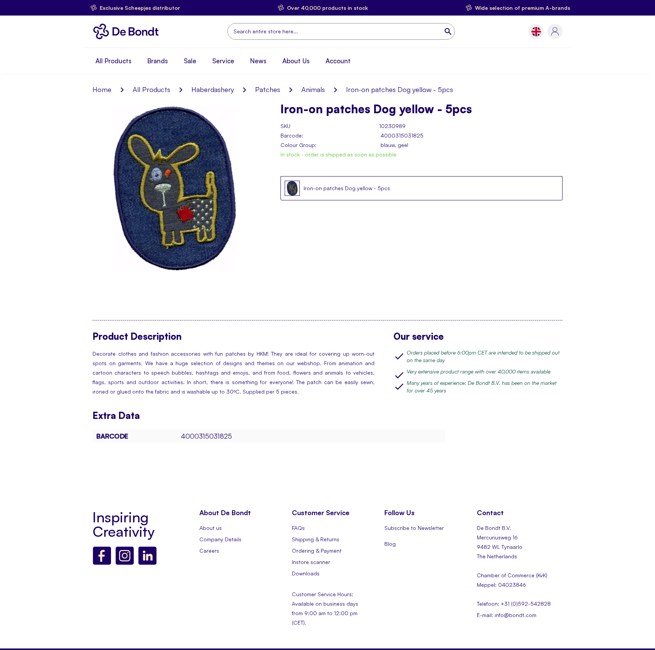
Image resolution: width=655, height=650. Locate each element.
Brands (157, 61)
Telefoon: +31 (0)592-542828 (514, 603)
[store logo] (127, 31)
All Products (114, 61)
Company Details (220, 539)
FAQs (298, 528)
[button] (536, 31)
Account (338, 61)
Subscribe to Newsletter (414, 528)
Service (223, 61)
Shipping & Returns (315, 539)
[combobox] (341, 31)
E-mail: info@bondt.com (506, 615)
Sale (190, 61)
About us (210, 528)
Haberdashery (212, 89)
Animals (313, 89)
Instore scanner (311, 562)
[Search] (449, 31)
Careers (209, 550)
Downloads (306, 573)
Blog (390, 544)
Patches (267, 89)
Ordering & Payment (317, 550)
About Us (296, 61)
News (258, 61)
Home (101, 89)
